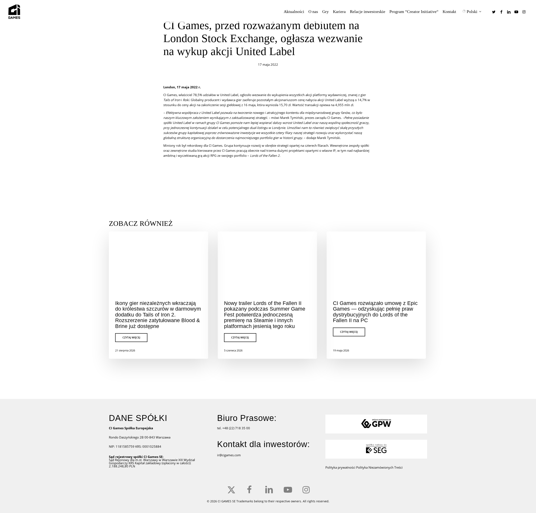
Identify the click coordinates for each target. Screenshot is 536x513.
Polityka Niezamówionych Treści (379, 467)
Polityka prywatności (340, 467)
